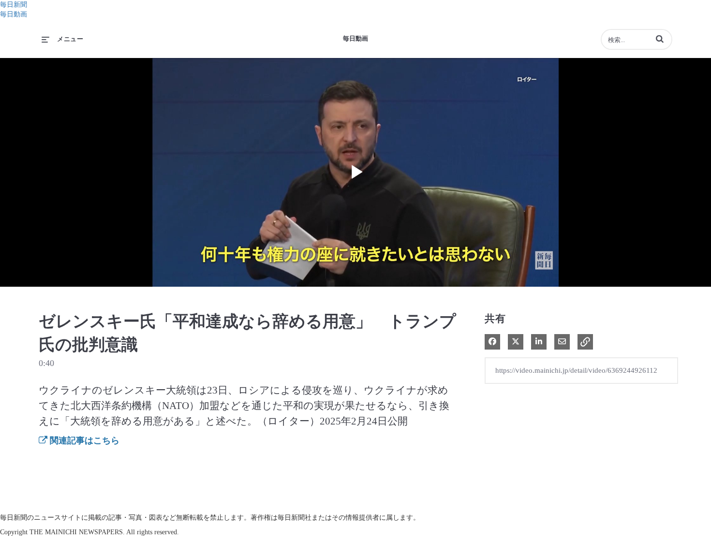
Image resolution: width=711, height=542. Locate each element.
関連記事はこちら (83, 440)
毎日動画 (13, 14)
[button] (659, 38)
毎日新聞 (13, 4)
